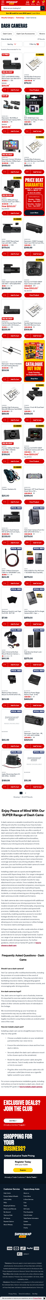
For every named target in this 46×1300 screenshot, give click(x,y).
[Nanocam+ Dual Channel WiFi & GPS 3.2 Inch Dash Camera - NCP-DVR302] (12, 517)
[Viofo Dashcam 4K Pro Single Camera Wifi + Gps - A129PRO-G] (34, 598)
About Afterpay (8, 1225)
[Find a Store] (33, 2)
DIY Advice (7, 1218)
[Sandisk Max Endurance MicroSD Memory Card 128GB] (34, 63)
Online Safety (8, 1199)
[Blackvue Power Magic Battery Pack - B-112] (34, 679)
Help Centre (7, 1193)
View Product (34, 90)
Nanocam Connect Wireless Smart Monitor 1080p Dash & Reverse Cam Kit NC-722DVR (12, 160)
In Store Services (28, 1199)
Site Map (34, 1294)
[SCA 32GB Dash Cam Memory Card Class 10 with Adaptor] (34, 105)
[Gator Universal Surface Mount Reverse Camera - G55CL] (12, 639)
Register (23, 1170)
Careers (26, 1221)
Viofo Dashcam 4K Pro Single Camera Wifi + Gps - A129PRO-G (34, 612)
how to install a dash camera (31, 1087)
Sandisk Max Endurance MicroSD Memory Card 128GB (32, 78)
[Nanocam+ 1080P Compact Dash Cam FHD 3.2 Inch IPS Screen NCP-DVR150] (34, 228)
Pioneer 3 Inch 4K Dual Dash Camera (34, 408)
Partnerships (27, 1225)
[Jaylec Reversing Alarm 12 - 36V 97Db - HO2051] (12, 761)
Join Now (12, 1121)
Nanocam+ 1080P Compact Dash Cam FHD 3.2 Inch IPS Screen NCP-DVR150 (33, 242)
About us (26, 1193)
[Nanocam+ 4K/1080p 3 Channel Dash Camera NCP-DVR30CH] (12, 105)
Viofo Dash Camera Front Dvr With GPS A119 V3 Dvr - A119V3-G (34, 531)
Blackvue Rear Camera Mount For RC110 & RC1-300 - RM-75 (11, 694)
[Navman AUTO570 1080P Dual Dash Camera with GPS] (34, 435)
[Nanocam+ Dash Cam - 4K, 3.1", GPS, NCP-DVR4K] (34, 720)
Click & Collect (28, 1215)
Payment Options (9, 1221)
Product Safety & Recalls (11, 1196)
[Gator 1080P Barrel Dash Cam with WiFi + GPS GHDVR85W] (12, 228)
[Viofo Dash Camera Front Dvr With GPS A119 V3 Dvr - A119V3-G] (34, 517)
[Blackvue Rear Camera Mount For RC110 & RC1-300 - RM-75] (12, 679)
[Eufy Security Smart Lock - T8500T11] (34, 639)
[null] (12, 720)
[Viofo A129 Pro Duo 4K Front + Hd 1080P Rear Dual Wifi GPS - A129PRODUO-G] (34, 557)
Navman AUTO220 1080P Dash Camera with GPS (33, 283)
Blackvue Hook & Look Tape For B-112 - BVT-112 (11, 612)
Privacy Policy (37, 1298)
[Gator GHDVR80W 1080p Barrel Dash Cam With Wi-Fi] (12, 63)
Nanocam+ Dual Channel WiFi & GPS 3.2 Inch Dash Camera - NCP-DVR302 (10, 531)
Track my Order (8, 1215)
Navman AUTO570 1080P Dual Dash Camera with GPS (34, 449)
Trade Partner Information (31, 1218)
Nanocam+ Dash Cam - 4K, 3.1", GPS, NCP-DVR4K (33, 734)
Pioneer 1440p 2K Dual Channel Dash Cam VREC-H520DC (11, 201)
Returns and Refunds (10, 1209)
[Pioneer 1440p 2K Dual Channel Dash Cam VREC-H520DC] (12, 187)
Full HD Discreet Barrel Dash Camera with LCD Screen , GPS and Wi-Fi (11, 324)
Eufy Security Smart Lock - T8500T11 (33, 653)
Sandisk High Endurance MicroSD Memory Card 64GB (12, 408)
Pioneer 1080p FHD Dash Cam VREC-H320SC (10, 449)
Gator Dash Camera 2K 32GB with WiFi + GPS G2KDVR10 (12, 283)
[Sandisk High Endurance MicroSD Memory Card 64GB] (12, 394)
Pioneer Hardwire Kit (9, 489)
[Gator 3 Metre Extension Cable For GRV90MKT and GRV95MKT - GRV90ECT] (12, 557)
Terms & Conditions (24, 1294)
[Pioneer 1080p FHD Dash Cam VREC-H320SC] (12, 435)
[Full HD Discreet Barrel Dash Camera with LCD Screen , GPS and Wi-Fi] (12, 310)
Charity (26, 1228)
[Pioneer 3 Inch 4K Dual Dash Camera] (34, 394)
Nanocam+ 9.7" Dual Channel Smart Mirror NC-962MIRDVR (34, 490)
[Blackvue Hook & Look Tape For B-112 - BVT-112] (12, 598)
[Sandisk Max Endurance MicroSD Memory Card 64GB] (34, 146)
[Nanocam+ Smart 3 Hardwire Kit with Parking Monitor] (12, 351)
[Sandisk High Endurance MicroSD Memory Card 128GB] (34, 310)
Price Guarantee (28, 1212)
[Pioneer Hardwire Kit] (12, 476)
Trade (25, 1206)
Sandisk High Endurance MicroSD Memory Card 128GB (32, 324)
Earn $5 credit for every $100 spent (23, 13)
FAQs (5, 1202)
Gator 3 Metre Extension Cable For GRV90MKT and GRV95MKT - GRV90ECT (11, 572)
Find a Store (27, 1196)
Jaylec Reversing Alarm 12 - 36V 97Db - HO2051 (11, 775)
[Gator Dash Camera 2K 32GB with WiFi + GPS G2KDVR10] (12, 269)
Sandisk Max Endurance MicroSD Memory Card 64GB (34, 160)
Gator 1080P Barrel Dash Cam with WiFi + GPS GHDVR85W (10, 242)
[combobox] (5, 90)
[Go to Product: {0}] (12, 734)
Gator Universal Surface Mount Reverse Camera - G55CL (10, 653)
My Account (7, 1212)
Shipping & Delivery (9, 1206)
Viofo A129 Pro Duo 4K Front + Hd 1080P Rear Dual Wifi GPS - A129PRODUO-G (34, 572)
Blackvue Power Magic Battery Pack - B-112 (32, 694)
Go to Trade (31, 1177)
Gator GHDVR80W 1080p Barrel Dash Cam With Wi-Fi (11, 78)
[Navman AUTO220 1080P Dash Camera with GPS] (34, 269)
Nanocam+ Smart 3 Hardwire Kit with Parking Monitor (12, 365)
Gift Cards (27, 1209)
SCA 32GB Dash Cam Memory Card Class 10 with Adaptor (33, 119)
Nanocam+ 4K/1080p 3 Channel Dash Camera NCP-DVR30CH (11, 119)
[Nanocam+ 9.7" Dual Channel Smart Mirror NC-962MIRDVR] (34, 476)
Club (25, 1202)
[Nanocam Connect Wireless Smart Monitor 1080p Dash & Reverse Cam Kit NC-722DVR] (12, 146)
